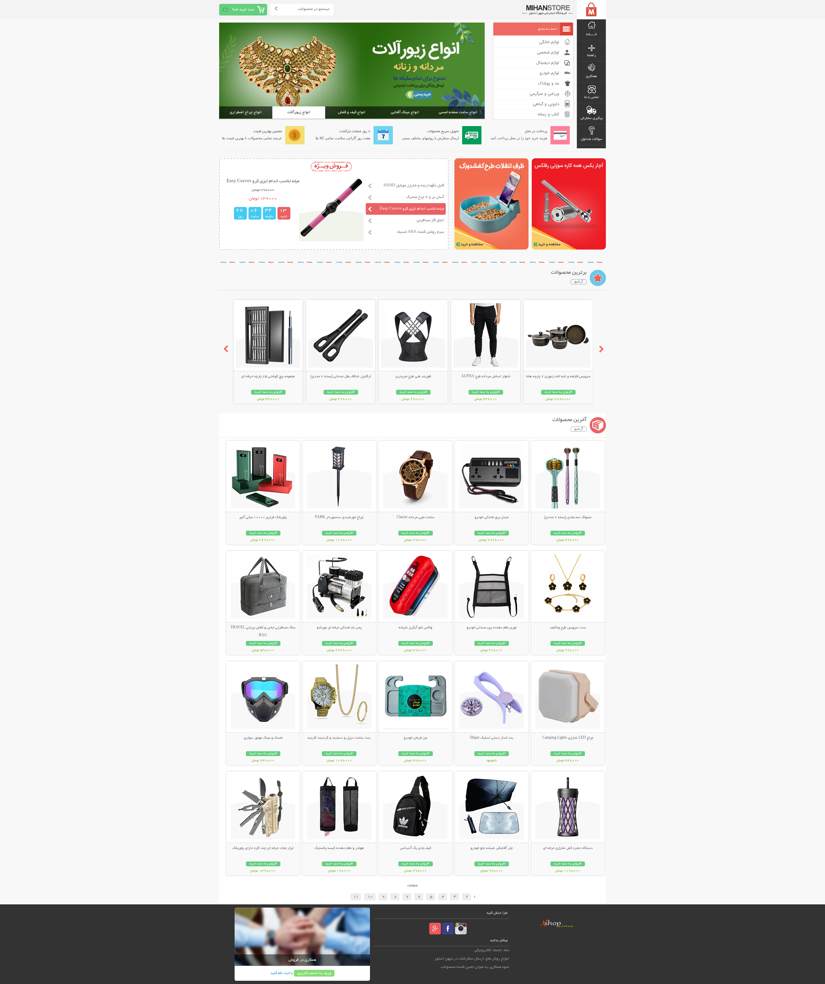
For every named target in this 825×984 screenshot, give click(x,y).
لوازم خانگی (549, 42)
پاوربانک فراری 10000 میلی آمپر (263, 517)
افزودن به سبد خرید (558, 392)
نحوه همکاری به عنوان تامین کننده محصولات (475, 967)
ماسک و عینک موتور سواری (263, 738)
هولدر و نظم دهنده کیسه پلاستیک (339, 848)
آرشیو (578, 282)
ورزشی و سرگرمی (544, 93)
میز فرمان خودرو (415, 738)
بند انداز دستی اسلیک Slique (491, 738)
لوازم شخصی (548, 52)
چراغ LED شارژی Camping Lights (567, 738)
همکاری (591, 76)
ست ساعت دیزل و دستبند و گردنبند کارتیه (339, 738)
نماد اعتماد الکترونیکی (491, 950)
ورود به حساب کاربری (314, 973)
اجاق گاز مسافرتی (430, 220)
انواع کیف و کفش (351, 112)
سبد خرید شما (243, 9)
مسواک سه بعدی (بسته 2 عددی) (567, 517)
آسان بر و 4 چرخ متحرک (425, 197)
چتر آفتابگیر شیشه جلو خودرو (492, 848)
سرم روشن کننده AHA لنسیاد (420, 232)
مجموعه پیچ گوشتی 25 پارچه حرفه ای (268, 377)
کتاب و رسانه (548, 114)
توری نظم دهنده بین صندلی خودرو (492, 628)
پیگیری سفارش (591, 118)
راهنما (591, 55)
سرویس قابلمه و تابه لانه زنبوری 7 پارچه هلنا (558, 377)
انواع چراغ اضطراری (246, 112)
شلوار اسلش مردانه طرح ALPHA (485, 377)
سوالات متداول (591, 139)
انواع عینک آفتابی (405, 112)
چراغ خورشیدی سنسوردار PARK (339, 517)
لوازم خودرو (549, 73)
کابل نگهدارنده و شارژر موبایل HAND (413, 185)
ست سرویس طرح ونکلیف (568, 628)
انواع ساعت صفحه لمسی (458, 112)
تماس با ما (591, 97)
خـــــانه (591, 34)
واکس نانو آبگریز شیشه (415, 628)
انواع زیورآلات (298, 112)
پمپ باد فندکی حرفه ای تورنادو (339, 628)
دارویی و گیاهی (546, 104)
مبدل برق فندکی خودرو (492, 517)
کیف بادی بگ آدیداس (415, 848)
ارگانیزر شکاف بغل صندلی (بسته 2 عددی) (340, 377)
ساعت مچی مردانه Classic (415, 517)
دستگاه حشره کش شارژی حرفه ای (568, 848)
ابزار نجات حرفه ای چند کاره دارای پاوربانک (263, 848)
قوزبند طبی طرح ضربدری (413, 377)
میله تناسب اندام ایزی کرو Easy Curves (412, 209)
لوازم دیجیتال (547, 62)
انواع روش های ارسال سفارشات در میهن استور (471, 959)
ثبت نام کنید (280, 973)
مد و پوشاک (548, 83)
